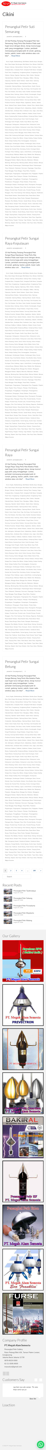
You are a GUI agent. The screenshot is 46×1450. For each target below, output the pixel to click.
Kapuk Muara (9, 119)
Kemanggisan (25, 140)
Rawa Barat (32, 195)
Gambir (28, 91)
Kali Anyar (8, 113)
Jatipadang (28, 108)
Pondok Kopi (13, 190)
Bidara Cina (28, 64)
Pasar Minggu (18, 171)
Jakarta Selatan (21, 105)
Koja (11, 146)
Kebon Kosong (9, 132)
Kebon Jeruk (18, 130)
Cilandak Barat (9, 78)
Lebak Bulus (27, 151)
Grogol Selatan (21, 97)
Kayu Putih (35, 121)
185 (34, 870)
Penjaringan (24, 179)
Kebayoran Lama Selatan (12, 127)
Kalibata (19, 113)
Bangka (40, 61)
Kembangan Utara (30, 143)
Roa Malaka (14, 201)
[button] (40, 1444)
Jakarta (34, 102)
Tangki (7, 214)
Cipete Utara (29, 80)
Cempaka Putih (18, 69)
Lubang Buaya (9, 154)
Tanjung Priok (13, 217)
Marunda (23, 160)
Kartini (22, 121)
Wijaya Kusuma (9, 225)
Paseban (32, 171)
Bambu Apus (33, 61)
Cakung (12, 67)
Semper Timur (17, 203)
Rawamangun (35, 198)
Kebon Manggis (18, 132)
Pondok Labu (22, 190)
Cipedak (13, 80)
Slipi (6, 206)
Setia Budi (35, 203)
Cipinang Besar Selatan (12, 83)
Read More (15, 56)
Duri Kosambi (34, 89)
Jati (6, 108)
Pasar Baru (37, 168)
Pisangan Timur (18, 187)
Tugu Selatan (27, 220)
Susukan (39, 209)
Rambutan (40, 192)
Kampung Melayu (23, 116)
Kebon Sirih (8, 135)
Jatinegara (11, 108)
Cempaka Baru (9, 69)
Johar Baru (39, 110)
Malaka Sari (30, 154)
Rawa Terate (21, 198)
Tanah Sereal (30, 212)
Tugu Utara (35, 220)
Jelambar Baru (9, 110)
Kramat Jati (8, 149)
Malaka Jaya (23, 154)
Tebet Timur (32, 217)
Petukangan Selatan (11, 184)
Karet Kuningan (30, 119)
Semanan (39, 201)
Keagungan (8, 124)
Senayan (24, 203)
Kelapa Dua (8, 138)
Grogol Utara (29, 97)
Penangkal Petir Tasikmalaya (24, 891)
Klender (7, 146)
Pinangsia (39, 184)
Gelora (22, 94)
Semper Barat (9, 203)
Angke (11, 61)
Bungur (7, 67)
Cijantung (23, 75)
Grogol (39, 94)
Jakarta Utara (39, 105)
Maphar (19, 160)
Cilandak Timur (18, 78)
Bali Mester (26, 61)
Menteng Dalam (23, 162)
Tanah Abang (21, 212)
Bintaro (35, 64)
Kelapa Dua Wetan (18, 138)
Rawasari (7, 201)
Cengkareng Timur (36, 72)
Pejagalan (35, 173)
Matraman (30, 160)
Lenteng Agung (36, 151)
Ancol (7, 61)
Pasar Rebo (26, 171)
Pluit (25, 187)
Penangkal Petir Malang (22, 920)
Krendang (23, 149)
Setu (40, 203)
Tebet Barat (24, 217)
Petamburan (8, 181)
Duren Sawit (12, 89)
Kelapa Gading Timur (15, 140)
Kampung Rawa (33, 116)
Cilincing (36, 78)
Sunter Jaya (32, 209)
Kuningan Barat (35, 149)
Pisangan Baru (9, 187)
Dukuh (7, 89)
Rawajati (27, 198)
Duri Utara (19, 91)
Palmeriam (18, 168)
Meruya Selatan (33, 162)
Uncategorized (17, 671)
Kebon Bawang (9, 130)
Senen (30, 203)
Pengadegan (9, 179)
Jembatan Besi (18, 110)
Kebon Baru (37, 127)
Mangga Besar (15, 157)
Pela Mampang (32, 176)
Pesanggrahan (33, 179)
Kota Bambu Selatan (19, 146)
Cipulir (33, 86)
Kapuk (40, 116)
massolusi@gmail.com (13, 1367)
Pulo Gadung (18, 192)
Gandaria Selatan (36, 91)
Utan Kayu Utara (32, 222)
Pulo (12, 192)
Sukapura (8, 209)
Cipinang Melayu (16, 86)
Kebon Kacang (27, 130)
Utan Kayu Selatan (21, 222)
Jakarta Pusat (13, 105)
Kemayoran (33, 140)
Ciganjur (17, 75)
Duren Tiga (20, 89)
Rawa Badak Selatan (11, 195)
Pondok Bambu (31, 187)
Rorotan (20, 201)
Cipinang (36, 80)
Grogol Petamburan (10, 97)
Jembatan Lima (27, 110)
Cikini (27, 75)
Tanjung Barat (13, 214)
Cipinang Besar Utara (25, 83)
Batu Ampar (11, 64)
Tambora (14, 212)
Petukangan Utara (23, 184)
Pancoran (24, 168)
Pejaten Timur (13, 176)
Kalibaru (13, 113)
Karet (23, 119)
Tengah (15, 220)
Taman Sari (8, 212)
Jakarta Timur (31, 105)
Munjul (11, 165)
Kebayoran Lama (35, 124)
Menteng (7, 162)
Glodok (26, 94)
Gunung (7, 99)
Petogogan (16, 181)
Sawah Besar (27, 201)
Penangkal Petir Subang (22, 898)
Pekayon (19, 176)
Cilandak (36, 75)
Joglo (34, 110)
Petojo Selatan (24, 181)
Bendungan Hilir (20, 64)
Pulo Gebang (26, 192)
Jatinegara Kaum (19, 108)
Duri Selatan (11, 91)
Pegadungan (9, 173)
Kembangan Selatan (19, 143)
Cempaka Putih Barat (30, 69)
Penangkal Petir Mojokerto (23, 913)
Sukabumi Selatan (24, 206)
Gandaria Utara (9, 94)
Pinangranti (32, 184)
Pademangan (17, 165)
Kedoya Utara (39, 135)
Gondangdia (32, 94)
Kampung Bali (13, 116)
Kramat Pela (15, 149)
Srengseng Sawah (13, 206)
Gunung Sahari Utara (31, 99)
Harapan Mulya (20, 102)
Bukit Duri (40, 64)
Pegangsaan (17, 173)
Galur (23, 91)
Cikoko (32, 75)
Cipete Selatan (21, 80)
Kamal (34, 113)
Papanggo (31, 168)
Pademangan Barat (27, 165)
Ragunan (33, 192)
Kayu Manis (27, 121)
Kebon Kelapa (36, 130)
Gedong (16, 94)
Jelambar (39, 108)
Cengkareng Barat (25, 72)
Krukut (28, 149)
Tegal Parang (9, 220)
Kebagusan (16, 124)
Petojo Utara (32, 181)
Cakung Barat (19, 67)
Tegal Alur (38, 217)
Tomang (20, 220)
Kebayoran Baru (24, 124)
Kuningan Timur (9, 151)
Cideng (12, 75)
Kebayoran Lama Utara (27, 127)
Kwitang (17, 151)
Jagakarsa (28, 102)
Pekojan (25, 176)
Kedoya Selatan (29, 135)
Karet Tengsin (15, 121)
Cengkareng (15, 72)
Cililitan (31, 78)
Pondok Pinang (30, 190)
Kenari (38, 143)
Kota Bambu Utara (31, 146)
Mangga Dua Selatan (26, 157)
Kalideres (24, 113)
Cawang (34, 67)
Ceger (39, 67)
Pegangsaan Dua (26, 173)
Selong (34, 201)
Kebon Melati (28, 132)
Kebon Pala (35, 132)
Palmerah (11, 168)
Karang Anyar (17, 119)
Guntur (36, 97)
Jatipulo (34, 108)
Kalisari (30, 113)
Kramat (39, 146)
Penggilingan (17, 179)
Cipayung (7, 80)
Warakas (39, 222)
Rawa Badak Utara (23, 195)
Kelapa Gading (28, 138)
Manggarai (36, 157)
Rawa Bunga (13, 198)
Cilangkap (26, 78)
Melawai (36, 160)
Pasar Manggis (9, 171)
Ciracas (38, 86)
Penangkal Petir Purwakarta (24, 906)
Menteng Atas (15, 162)
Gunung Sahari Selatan (17, 99)
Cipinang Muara (26, 86)
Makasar (16, 154)
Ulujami (13, 222)
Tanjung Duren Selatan (24, 214)
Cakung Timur (27, 67)
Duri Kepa (27, 89)
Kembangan (8, 143)
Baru (6, 64)
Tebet (18, 217)
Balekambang (18, 61)
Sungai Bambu (15, 209)
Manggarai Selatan (10, 160)
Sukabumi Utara (35, 206)
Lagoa (22, 151)
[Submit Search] (4, 876)
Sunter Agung (24, 209)
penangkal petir (17, 36)
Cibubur (7, 75)
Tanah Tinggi (38, 212)
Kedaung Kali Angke (18, 135)
